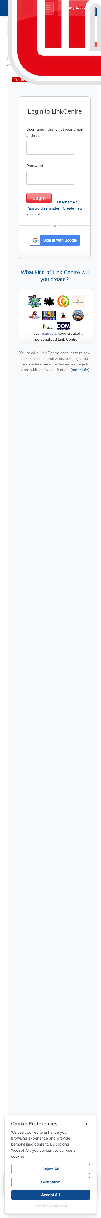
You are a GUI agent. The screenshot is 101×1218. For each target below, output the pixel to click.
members (49, 333)
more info (80, 370)
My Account (80, 8)
